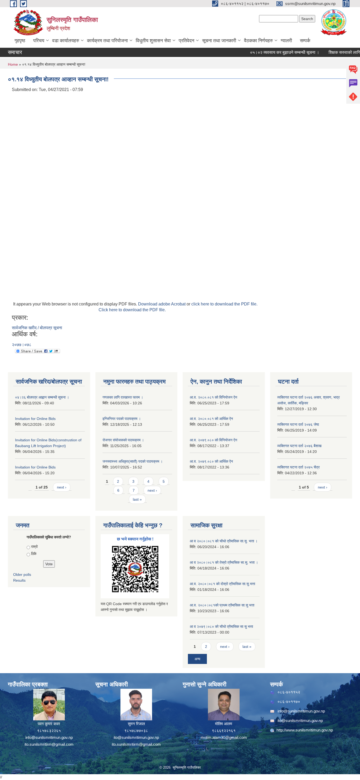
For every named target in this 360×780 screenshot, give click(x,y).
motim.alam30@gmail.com (224, 737)
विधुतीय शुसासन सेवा (153, 40)
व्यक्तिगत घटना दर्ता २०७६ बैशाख (299, 446)
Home (13, 64)
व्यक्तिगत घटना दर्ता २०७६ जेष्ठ (298, 424)
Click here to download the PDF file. (132, 310)
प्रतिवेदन (186, 40)
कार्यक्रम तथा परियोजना (107, 40)
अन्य (197, 659)
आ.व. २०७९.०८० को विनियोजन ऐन (213, 440)
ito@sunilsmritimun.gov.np (136, 737)
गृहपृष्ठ (19, 40)
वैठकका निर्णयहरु (258, 40)
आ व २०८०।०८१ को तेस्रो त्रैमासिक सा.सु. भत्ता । (224, 562)
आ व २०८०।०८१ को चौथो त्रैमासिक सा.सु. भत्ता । (223, 541)
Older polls (22, 574)
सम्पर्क (305, 40)
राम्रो (34, 546)
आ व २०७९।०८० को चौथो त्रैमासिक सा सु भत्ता (221, 626)
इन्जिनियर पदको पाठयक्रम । (122, 419)
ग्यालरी (286, 40)
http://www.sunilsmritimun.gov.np (304, 730)
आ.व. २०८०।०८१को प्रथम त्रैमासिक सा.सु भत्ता (222, 605)
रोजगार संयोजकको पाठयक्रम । (123, 440)
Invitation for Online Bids (35, 419)
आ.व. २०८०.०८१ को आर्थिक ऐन (211, 419)
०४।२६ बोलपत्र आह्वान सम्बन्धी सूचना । (42, 397)
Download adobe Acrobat (162, 304)
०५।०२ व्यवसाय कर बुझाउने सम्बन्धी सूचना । (275, 52)
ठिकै (33, 554)
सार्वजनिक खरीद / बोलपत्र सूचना (37, 328)
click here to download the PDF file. (224, 304)
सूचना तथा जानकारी (219, 40)
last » (137, 499)
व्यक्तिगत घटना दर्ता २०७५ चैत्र (298, 467)
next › (61, 487)
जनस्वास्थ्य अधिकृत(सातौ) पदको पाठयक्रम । (133, 461)
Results (19, 580)
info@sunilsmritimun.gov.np (49, 737)
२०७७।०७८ (21, 344)
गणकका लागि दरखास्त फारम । (123, 397)
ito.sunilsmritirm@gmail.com (49, 744)
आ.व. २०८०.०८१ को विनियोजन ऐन (213, 397)
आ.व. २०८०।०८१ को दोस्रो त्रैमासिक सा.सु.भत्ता (222, 584)
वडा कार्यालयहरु (65, 40)
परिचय (38, 40)
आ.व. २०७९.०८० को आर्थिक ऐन (211, 461)
